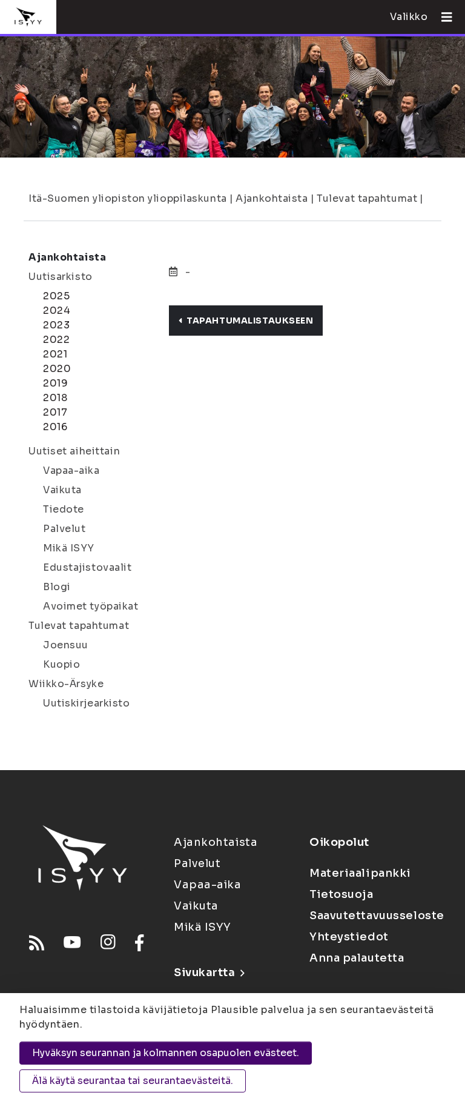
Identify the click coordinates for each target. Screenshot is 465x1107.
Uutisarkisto (60, 276)
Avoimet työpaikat (91, 606)
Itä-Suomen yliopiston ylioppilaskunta (127, 198)
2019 (55, 383)
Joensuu (65, 645)
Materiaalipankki (360, 873)
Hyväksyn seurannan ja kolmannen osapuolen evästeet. (165, 1052)
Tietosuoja (341, 894)
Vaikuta (62, 490)
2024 (56, 310)
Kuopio (61, 664)
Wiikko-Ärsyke (66, 683)
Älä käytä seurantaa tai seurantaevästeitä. (132, 1080)
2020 (57, 368)
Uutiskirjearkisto (86, 703)
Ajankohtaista (272, 198)
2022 (56, 339)
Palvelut (64, 528)
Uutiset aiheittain (74, 451)
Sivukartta (205, 972)
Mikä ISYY (68, 548)
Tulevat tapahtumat (367, 198)
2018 (55, 397)
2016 (55, 427)
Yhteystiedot (349, 936)
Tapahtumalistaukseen (249, 320)
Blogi (57, 586)
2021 (55, 354)
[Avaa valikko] (442, 17)
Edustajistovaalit (87, 567)
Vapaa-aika (71, 470)
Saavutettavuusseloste (376, 915)
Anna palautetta (356, 958)
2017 (55, 412)
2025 (56, 296)
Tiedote (63, 509)
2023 (56, 325)
